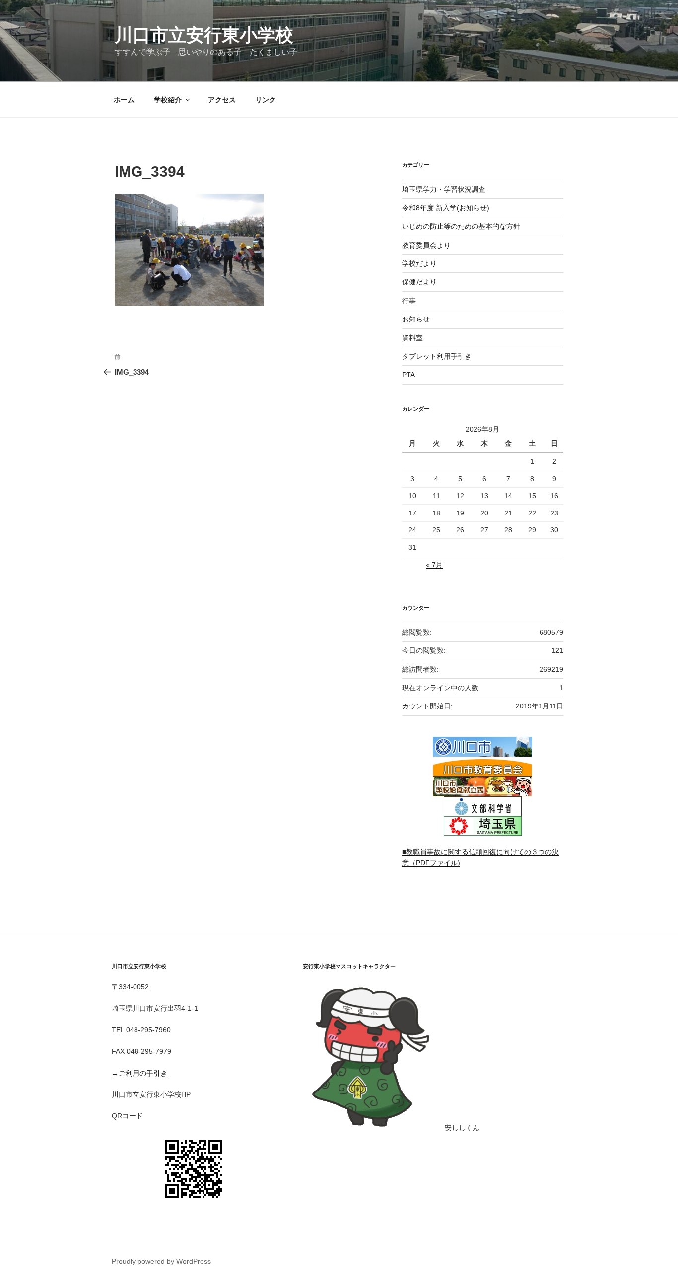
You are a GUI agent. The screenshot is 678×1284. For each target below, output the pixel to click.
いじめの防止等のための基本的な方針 (461, 226)
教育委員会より (426, 245)
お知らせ (416, 319)
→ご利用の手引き (139, 1073)
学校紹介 (168, 100)
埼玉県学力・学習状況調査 (443, 189)
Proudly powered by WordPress (161, 1261)
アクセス (222, 100)
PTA (408, 375)
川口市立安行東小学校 (204, 35)
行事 (409, 301)
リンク (265, 100)
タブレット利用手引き (437, 356)
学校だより (419, 263)
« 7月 (434, 565)
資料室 (412, 338)
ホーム (124, 100)
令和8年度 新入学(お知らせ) (445, 208)
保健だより (419, 282)
